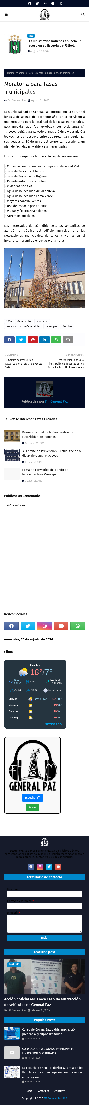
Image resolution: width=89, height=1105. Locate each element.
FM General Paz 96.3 (55, 1098)
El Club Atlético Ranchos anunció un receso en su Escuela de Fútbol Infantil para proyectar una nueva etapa (54, 43)
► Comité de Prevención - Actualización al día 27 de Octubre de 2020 (52, 453)
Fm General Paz (17, 100)
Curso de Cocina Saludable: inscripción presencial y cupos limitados (49, 1032)
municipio (51, 326)
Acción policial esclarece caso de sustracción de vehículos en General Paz (42, 1002)
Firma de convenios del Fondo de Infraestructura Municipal (45, 472)
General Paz (24, 321)
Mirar (32, 807)
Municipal (42, 321)
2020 (30, 73)
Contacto (59, 1091)
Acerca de (43, 1091)
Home (29, 1091)
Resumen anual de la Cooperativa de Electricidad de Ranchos (47, 434)
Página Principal (16, 73)
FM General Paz (17, 1010)
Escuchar (31, 797)
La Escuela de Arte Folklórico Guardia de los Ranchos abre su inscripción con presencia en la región (52, 1072)
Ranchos (67, 326)
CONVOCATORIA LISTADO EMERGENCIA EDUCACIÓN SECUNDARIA (48, 1051)
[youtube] (53, 3)
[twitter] (37, 3)
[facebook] (29, 3)
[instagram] (45, 3)
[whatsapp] (60, 3)
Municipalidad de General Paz (23, 326)
